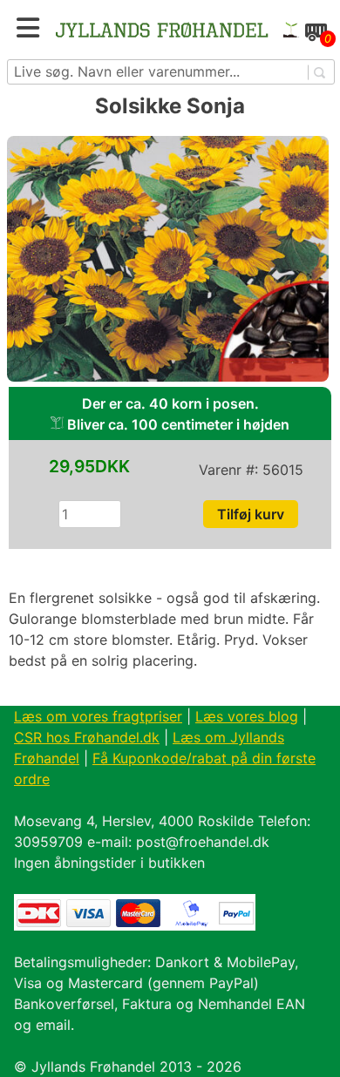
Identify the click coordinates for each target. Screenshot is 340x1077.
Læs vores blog (246, 716)
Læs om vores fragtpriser (98, 716)
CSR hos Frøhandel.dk (87, 737)
